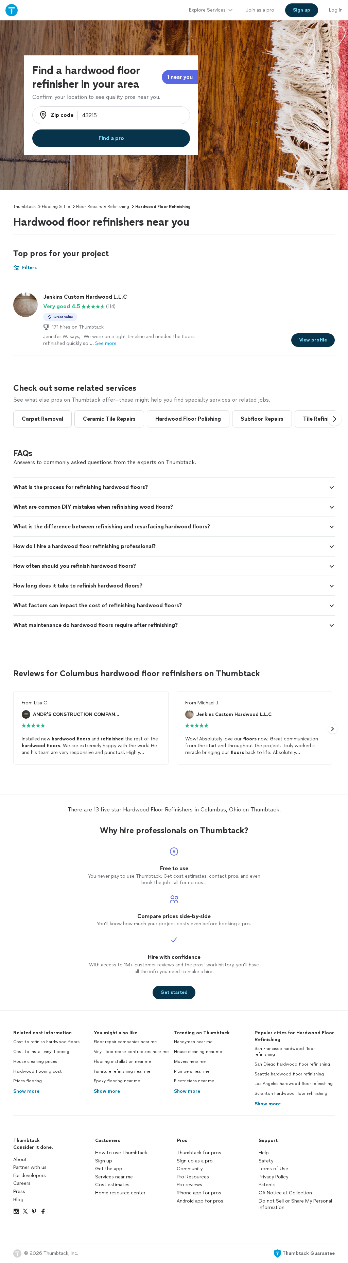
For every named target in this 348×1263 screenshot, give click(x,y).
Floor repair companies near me (125, 1041)
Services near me (114, 1177)
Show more (26, 1091)
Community (190, 1169)
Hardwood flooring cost (37, 1071)
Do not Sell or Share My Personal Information (295, 1204)
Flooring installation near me (122, 1061)
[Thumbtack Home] (11, 10)
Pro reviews (189, 1185)
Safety (266, 1161)
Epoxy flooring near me (117, 1080)
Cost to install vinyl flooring (41, 1051)
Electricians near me (194, 1080)
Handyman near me (193, 1041)
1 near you (180, 77)
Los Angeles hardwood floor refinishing (294, 1083)
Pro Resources (193, 1177)
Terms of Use (273, 1169)
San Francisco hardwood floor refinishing (285, 1051)
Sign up (103, 1161)
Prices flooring (27, 1080)
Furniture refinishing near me (122, 1071)
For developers (29, 1175)
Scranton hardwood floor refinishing (291, 1093)
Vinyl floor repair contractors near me (131, 1051)
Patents (267, 1185)
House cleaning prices (35, 1061)
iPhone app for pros (199, 1193)
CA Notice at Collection (285, 1193)
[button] (335, 419)
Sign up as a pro (195, 1161)
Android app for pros (200, 1201)
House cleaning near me (198, 1051)
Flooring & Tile (56, 206)
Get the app (108, 1169)
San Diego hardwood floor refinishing (292, 1064)
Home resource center (120, 1193)
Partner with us (30, 1167)
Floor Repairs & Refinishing (102, 206)
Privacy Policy (273, 1177)
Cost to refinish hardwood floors (46, 1041)
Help (264, 1153)
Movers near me (190, 1061)
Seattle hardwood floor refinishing (289, 1074)
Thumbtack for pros (199, 1153)
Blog (18, 1200)
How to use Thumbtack (121, 1153)
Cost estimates (112, 1185)
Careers (22, 1183)
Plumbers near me (191, 1071)
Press (19, 1191)
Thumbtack (24, 206)
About (20, 1159)
